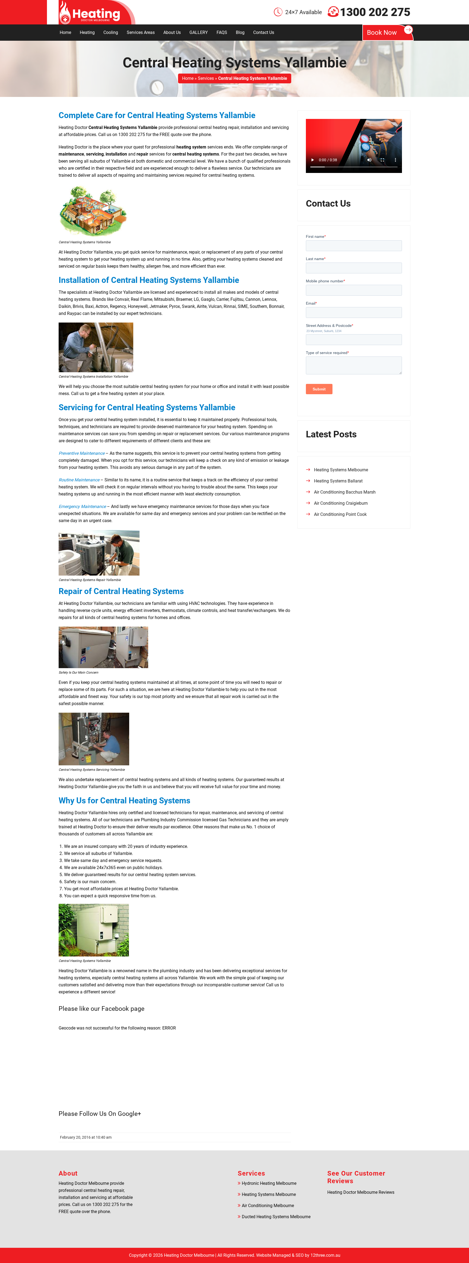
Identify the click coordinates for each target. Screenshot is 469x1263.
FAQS (222, 32)
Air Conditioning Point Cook (340, 514)
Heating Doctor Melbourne (189, 1255)
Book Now (382, 32)
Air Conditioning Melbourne (268, 1205)
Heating (87, 32)
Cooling (110, 32)
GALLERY (198, 32)
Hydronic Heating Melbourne (269, 1183)
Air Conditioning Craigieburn (341, 503)
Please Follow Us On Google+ (100, 1113)
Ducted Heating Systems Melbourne (276, 1216)
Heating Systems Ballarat (338, 481)
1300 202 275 (375, 12)
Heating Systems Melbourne (341, 469)
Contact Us (263, 32)
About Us (172, 32)
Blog (240, 32)
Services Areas (141, 32)
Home (65, 32)
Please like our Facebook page (101, 1008)
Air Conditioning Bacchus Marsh (345, 492)
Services (206, 78)
